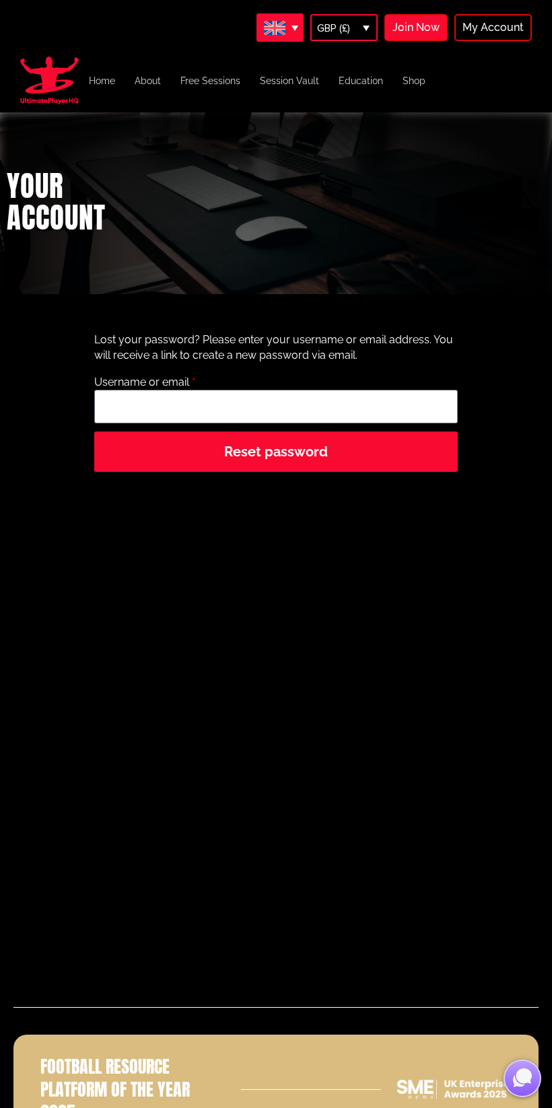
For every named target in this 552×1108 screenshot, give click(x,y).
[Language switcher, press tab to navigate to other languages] (280, 27)
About (148, 80)
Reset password (276, 452)
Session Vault (289, 80)
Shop (414, 80)
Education (361, 80)
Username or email (167, 381)
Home (102, 80)
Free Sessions (210, 80)
